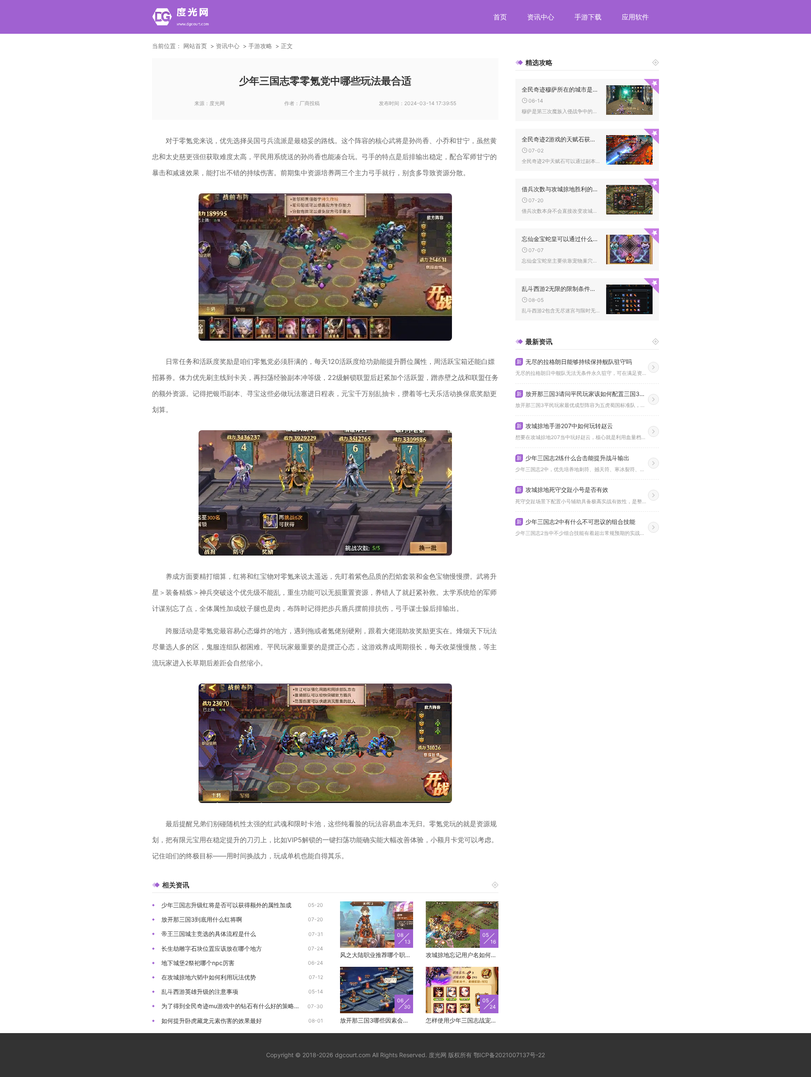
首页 (500, 17)
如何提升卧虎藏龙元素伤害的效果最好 (211, 1020)
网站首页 (195, 45)
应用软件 (635, 17)
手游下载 (587, 17)
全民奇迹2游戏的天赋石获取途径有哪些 (561, 139)
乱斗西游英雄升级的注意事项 (199, 991)
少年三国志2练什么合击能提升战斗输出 (573, 457)
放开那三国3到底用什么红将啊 (201, 919)
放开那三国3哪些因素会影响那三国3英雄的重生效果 (376, 1020)
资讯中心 (540, 17)
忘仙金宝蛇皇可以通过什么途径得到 (561, 238)
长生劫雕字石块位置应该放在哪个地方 (211, 948)
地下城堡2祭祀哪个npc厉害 (197, 962)
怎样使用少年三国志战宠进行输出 (462, 1020)
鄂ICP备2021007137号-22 (509, 1054)
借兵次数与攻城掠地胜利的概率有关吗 (561, 189)
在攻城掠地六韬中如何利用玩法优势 (208, 977)
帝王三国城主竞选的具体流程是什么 (208, 933)
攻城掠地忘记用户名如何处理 (462, 954)
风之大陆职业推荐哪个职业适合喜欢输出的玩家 (376, 954)
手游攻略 (260, 45)
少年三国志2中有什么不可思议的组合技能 (576, 521)
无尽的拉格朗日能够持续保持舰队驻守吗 (574, 361)
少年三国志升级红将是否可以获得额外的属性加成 (226, 905)
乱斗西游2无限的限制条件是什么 (561, 288)
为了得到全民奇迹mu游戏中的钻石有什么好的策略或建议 (234, 1005)
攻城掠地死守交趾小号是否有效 (562, 489)
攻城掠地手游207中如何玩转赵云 (565, 425)
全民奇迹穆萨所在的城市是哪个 (561, 89)
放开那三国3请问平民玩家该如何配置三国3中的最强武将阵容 (582, 393)
